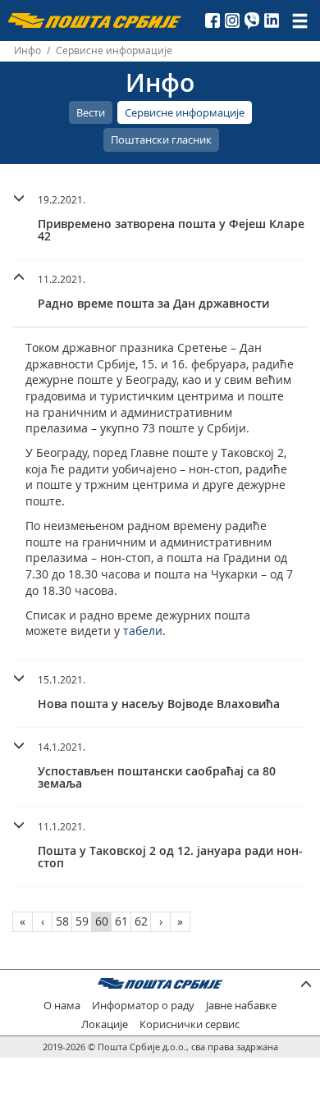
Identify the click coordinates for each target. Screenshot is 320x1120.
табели (142, 630)
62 (141, 921)
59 (82, 921)
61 (121, 921)
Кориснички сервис (189, 1024)
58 (62, 921)
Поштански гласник (161, 139)
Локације (104, 1024)
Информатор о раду (143, 1006)
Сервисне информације (185, 112)
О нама (61, 1006)
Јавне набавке (241, 1006)
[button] (160, 216)
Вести (90, 112)
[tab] (160, 220)
